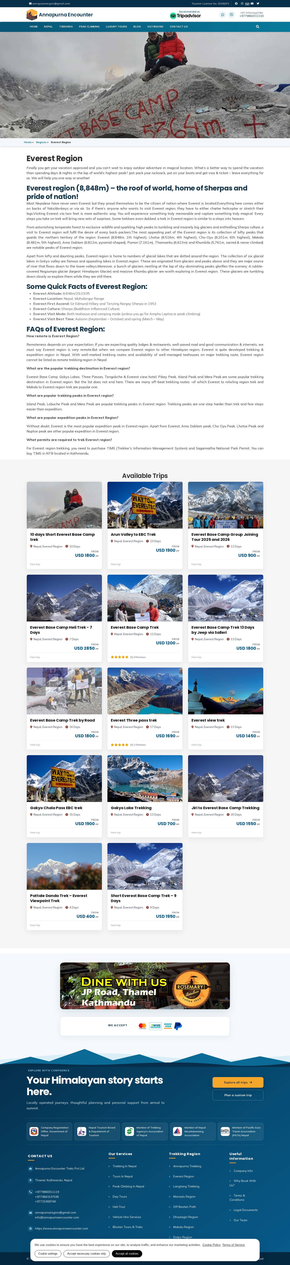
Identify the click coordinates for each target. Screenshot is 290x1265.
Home (34, 26)
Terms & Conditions (237, 1198)
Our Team (240, 1220)
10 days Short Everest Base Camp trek (62, 537)
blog (137, 26)
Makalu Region (183, 1227)
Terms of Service (233, 1245)
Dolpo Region (182, 1237)
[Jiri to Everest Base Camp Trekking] (225, 778)
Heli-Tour (118, 1207)
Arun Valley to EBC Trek (133, 534)
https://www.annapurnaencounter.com (61, 1228)
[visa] (168, 1026)
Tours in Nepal (122, 1176)
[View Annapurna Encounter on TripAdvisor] (185, 15)
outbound (155, 26)
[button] (257, 27)
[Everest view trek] (225, 691)
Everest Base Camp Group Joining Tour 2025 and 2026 (224, 537)
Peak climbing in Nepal (128, 1186)
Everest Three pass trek (134, 720)
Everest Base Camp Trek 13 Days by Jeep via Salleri (222, 630)
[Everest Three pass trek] (145, 691)
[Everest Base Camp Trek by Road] (64, 691)
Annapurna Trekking (186, 1166)
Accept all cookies (127, 1253)
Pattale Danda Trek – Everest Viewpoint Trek (58, 898)
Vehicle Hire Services (126, 1217)
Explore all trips (236, 1082)
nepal (48, 26)
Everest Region (183, 1176)
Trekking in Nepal (124, 1166)
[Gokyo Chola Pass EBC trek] (64, 778)
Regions (41, 142)
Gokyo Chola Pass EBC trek (56, 807)
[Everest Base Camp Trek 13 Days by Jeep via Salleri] (225, 598)
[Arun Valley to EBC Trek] (145, 505)
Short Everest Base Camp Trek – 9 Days (143, 898)
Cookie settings (48, 1253)
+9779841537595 (47, 1197)
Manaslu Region (184, 1196)
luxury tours (116, 26)
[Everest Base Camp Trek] (145, 598)
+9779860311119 (251, 14)
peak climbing (89, 26)
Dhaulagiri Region (185, 1217)
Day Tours (119, 1196)
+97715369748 (45, 1201)
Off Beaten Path (184, 1207)
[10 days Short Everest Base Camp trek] (64, 505)
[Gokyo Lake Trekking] (145, 778)
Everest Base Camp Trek (135, 627)
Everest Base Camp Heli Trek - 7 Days (61, 630)
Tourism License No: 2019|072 (210, 3)
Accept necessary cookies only (86, 1253)
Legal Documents (245, 1210)
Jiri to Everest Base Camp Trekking (225, 807)
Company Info (243, 1171)
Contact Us (179, 26)
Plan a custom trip (238, 1095)
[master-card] (142, 1026)
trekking (66, 26)
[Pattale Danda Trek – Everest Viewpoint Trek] (64, 866)
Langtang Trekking (185, 1186)
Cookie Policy (212, 1245)
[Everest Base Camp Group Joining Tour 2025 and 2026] (225, 505)
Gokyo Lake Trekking (131, 807)
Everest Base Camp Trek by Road (62, 720)
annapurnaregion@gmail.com (51, 3)
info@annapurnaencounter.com (57, 1217)
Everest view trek (208, 720)
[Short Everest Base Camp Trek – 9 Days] (145, 866)
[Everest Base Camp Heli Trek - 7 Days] (64, 598)
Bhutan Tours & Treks (127, 1227)
